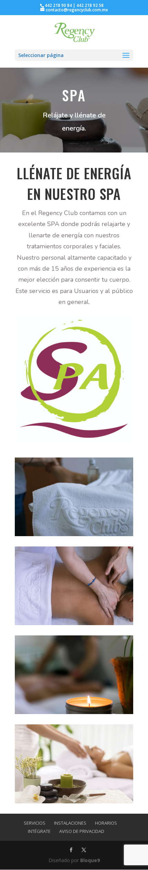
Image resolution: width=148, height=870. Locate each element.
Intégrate (39, 831)
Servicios (34, 823)
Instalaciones (70, 823)
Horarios (106, 823)
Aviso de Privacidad (81, 831)
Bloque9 (90, 860)
